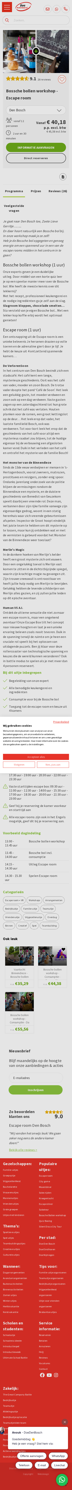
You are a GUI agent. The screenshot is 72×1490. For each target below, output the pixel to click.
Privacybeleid (61, 722)
